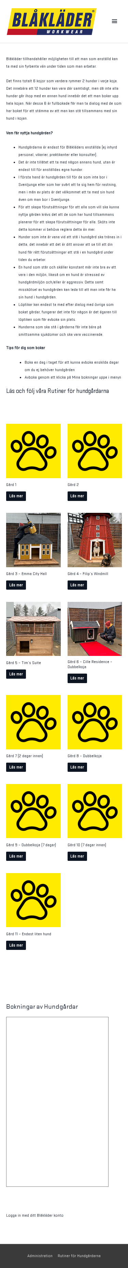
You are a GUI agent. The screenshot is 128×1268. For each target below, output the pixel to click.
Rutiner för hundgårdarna (78, 391)
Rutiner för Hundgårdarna (79, 1255)
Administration (40, 1255)
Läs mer (16, 496)
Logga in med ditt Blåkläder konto (34, 1215)
